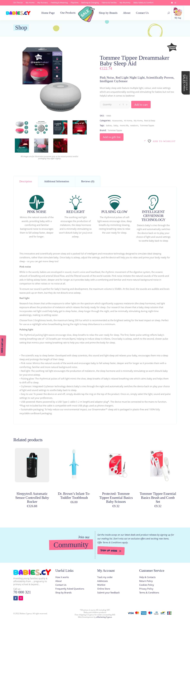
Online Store (103, 588)
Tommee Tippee (147, 125)
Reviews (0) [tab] (87, 181)
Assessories (117, 120)
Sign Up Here (108, 551)
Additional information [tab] (56, 181)
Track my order (105, 577)
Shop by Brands (63, 592)
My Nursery (42, 2)
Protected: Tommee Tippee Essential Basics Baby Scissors (116, 498)
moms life (124, 125)
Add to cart (141, 104)
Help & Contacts (147, 577)
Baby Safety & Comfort (143, 2)
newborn (134, 125)
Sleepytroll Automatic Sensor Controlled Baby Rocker (32, 498)
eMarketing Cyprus (104, 617)
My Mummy (125, 2)
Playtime (74, 2)
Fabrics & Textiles (109, 2)
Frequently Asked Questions (69, 588)
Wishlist (101, 584)
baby (116, 125)
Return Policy (146, 580)
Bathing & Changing (90, 2)
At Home (128, 120)
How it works (62, 577)
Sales (185, 82)
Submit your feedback (108, 592)
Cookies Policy (146, 584)
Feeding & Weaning (59, 2)
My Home (30, 2)
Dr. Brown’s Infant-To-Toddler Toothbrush (74, 496)
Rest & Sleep (149, 120)
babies (109, 125)
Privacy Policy (146, 588)
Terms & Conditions (149, 592)
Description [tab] (25, 181)
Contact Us (60, 584)
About (58, 580)
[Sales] (87, 16)
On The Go (18, 2)
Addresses (102, 580)
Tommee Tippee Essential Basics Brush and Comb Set (158, 498)
